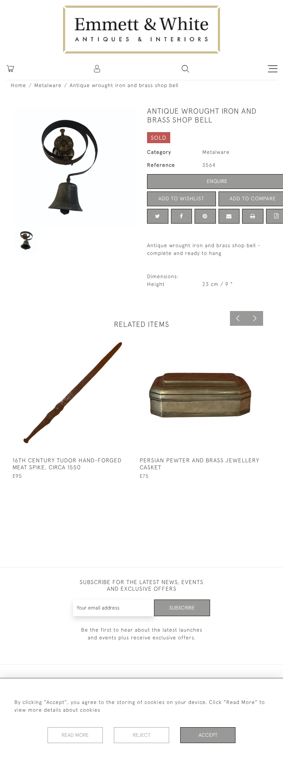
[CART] (10, 68)
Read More (75, 735)
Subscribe (182, 608)
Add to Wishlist (181, 198)
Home (18, 85)
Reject (141, 735)
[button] (185, 68)
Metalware (48, 85)
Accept (208, 735)
